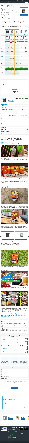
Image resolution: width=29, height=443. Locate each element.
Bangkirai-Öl (22, 417)
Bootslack (9, 417)
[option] (8, 418)
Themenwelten (9, 432)
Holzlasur (5, 178)
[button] (12, 241)
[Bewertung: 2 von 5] (13, 89)
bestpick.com (14, 437)
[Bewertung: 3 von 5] (14, 89)
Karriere (8, 431)
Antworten (25, 394)
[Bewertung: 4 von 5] (15, 89)
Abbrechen (20, 388)
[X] (15, 92)
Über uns (8, 428)
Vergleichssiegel (9, 438)
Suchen (26, 2)
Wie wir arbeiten (9, 429)
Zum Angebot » (24, 98)
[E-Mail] (13, 92)
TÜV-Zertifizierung (9, 435)
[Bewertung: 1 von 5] (12, 89)
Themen (8, 434)
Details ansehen (24, 14)
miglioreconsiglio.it (15, 434)
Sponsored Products (9, 437)
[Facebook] (14, 92)
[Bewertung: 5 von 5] (16, 89)
